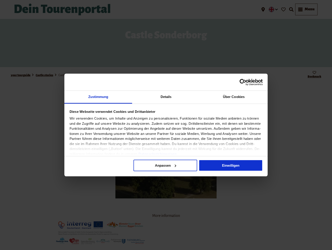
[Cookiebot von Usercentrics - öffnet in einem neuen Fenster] (243, 82)
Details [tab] (166, 97)
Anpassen (163, 165)
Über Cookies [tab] (234, 97)
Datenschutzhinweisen (157, 154)
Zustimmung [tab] (98, 97)
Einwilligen (230, 165)
